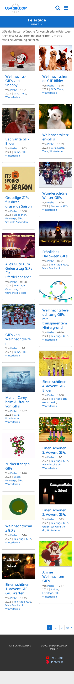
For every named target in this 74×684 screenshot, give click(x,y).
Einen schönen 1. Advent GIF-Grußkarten (17, 588)
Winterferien (12, 97)
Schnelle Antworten (16, 222)
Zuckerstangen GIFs (17, 466)
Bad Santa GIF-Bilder (17, 141)
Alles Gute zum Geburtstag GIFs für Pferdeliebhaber (18, 270)
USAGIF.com (37, 24)
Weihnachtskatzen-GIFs (55, 136)
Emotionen (20, 214)
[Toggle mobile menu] (66, 7)
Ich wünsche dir (51, 268)
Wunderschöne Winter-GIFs (54, 195)
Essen (17, 476)
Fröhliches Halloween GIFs (55, 253)
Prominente (12, 418)
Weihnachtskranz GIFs (18, 528)
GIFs (16, 93)
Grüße (46, 526)
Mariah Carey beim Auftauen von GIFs (17, 401)
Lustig (60, 147)
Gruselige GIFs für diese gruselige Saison (18, 202)
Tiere (23, 93)
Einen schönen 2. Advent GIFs (54, 512)
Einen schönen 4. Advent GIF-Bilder (54, 386)
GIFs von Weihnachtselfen (18, 339)
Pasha (13, 89)
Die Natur (56, 206)
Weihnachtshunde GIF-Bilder (55, 78)
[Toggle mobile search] (57, 7)
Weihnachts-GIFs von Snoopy (15, 80)
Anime (54, 589)
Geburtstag (11, 289)
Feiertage (10, 218)
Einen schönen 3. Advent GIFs (54, 450)
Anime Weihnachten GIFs (53, 576)
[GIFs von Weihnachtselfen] (18, 316)
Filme (17, 152)
